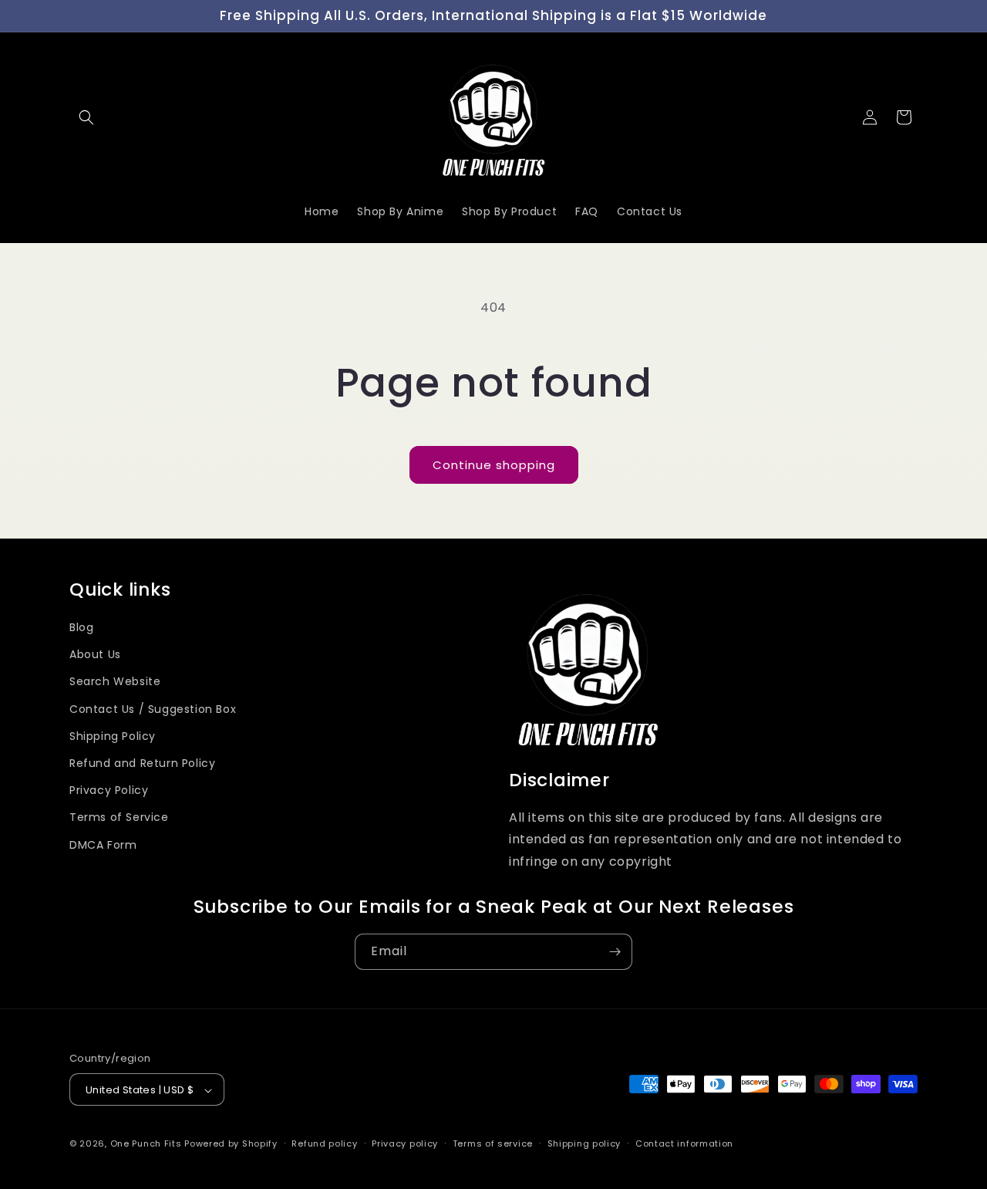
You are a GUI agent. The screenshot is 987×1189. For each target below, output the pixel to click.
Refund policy (324, 1143)
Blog (81, 626)
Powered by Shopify (231, 1144)
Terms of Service (119, 817)
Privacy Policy (108, 789)
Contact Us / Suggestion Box (152, 708)
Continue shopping (494, 465)
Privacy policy (405, 1143)
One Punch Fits (146, 1144)
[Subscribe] (615, 952)
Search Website (114, 681)
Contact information (684, 1143)
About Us (95, 654)
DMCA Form (102, 844)
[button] (86, 117)
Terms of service (493, 1143)
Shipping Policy (112, 735)
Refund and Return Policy (142, 762)
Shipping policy (584, 1143)
